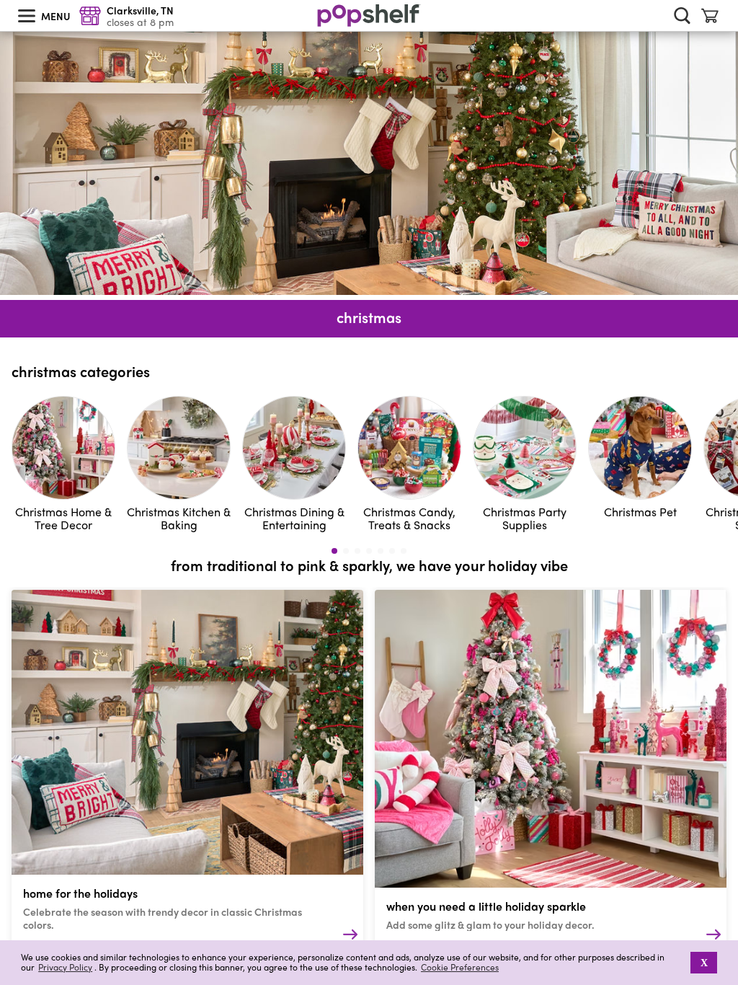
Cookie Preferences (460, 966)
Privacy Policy (65, 967)
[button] (680, 962)
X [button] (704, 962)
